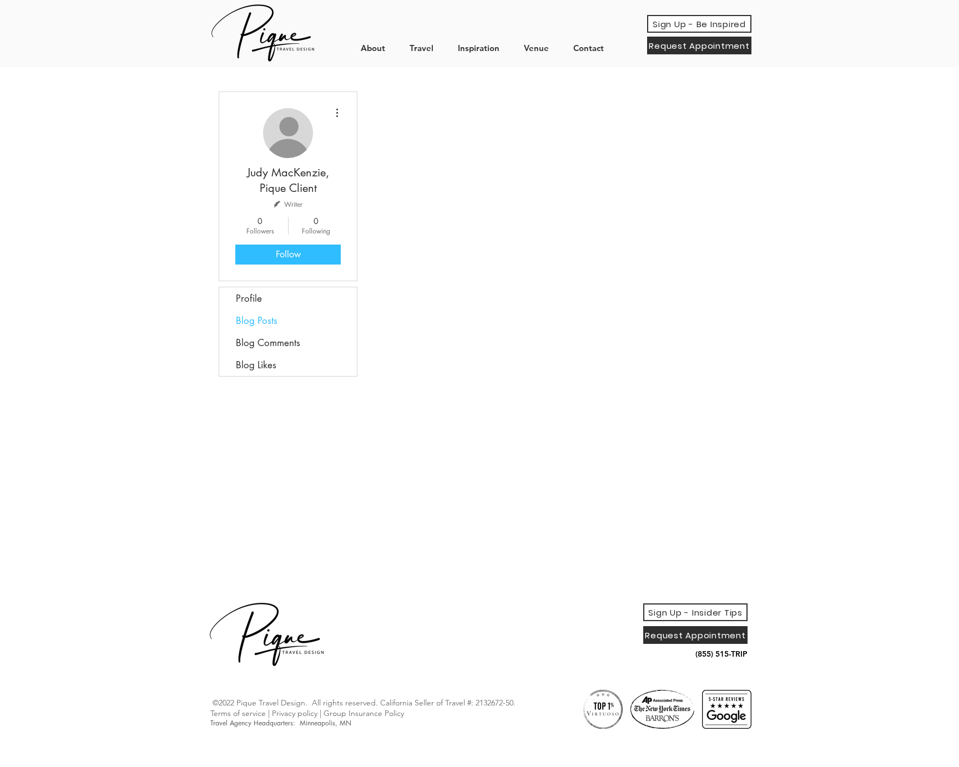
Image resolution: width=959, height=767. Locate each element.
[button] (376, 48)
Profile (249, 298)
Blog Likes (256, 365)
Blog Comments (268, 343)
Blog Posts (256, 320)
